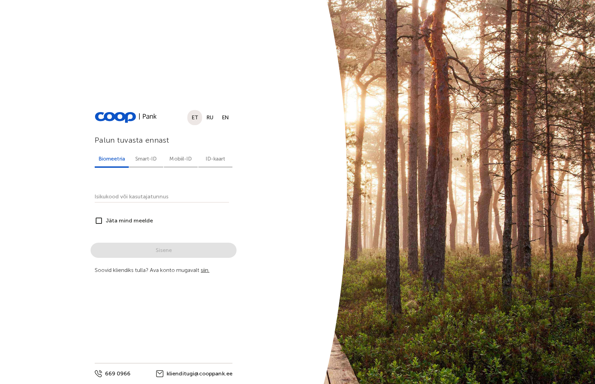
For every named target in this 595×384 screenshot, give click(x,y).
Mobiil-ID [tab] (181, 159)
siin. (205, 270)
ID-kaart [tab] (215, 159)
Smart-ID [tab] (146, 159)
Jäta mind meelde (129, 220)
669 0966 (118, 373)
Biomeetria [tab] (111, 159)
